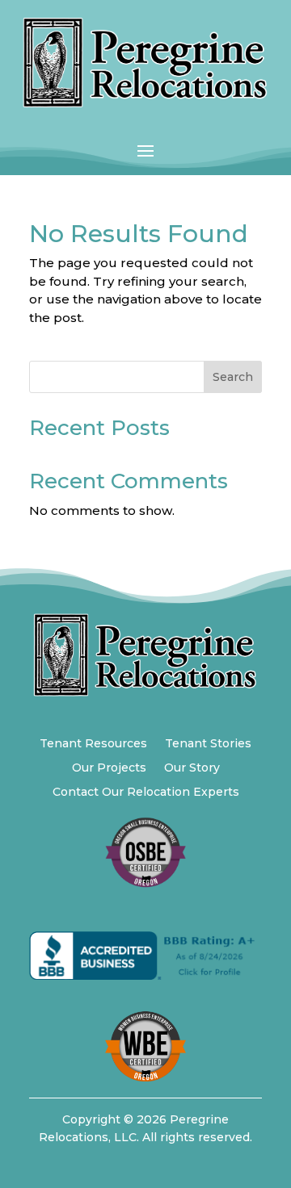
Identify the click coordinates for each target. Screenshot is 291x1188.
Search (233, 377)
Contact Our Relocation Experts (146, 792)
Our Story (192, 768)
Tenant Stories (208, 744)
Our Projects (109, 768)
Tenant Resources (93, 744)
